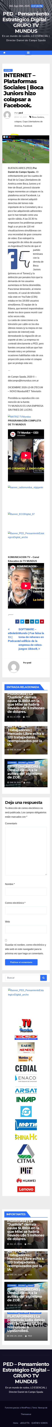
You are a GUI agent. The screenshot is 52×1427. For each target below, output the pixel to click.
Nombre (10, 884)
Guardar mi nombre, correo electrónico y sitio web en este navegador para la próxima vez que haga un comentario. (25, 949)
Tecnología (35, 1312)
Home (15, 1423)
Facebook (27, 126)
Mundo (31, 762)
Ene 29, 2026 (16, 1275)
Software (24, 1312)
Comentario (11, 823)
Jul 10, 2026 (16, 1244)
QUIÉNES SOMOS (39, 1423)
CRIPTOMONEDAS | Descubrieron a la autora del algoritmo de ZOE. (24, 771)
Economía (12, 762)
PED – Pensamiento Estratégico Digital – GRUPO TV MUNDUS (25, 22)
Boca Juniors (38, 117)
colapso (18, 121)
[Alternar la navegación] (28, 53)
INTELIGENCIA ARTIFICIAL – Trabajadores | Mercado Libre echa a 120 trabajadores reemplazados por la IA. (25, 734)
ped (21, 113)
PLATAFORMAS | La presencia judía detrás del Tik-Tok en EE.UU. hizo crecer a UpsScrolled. (26, 1323)
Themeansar (26, 1414)
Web (7, 921)
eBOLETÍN (24, 1423)
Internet (8, 70)
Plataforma (13, 1312)
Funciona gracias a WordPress (18, 1408)
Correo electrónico (15, 903)
